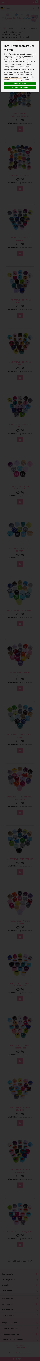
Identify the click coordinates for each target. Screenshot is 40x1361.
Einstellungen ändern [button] (20, 87)
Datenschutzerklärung (13, 79)
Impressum (28, 79)
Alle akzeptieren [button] (20, 84)
